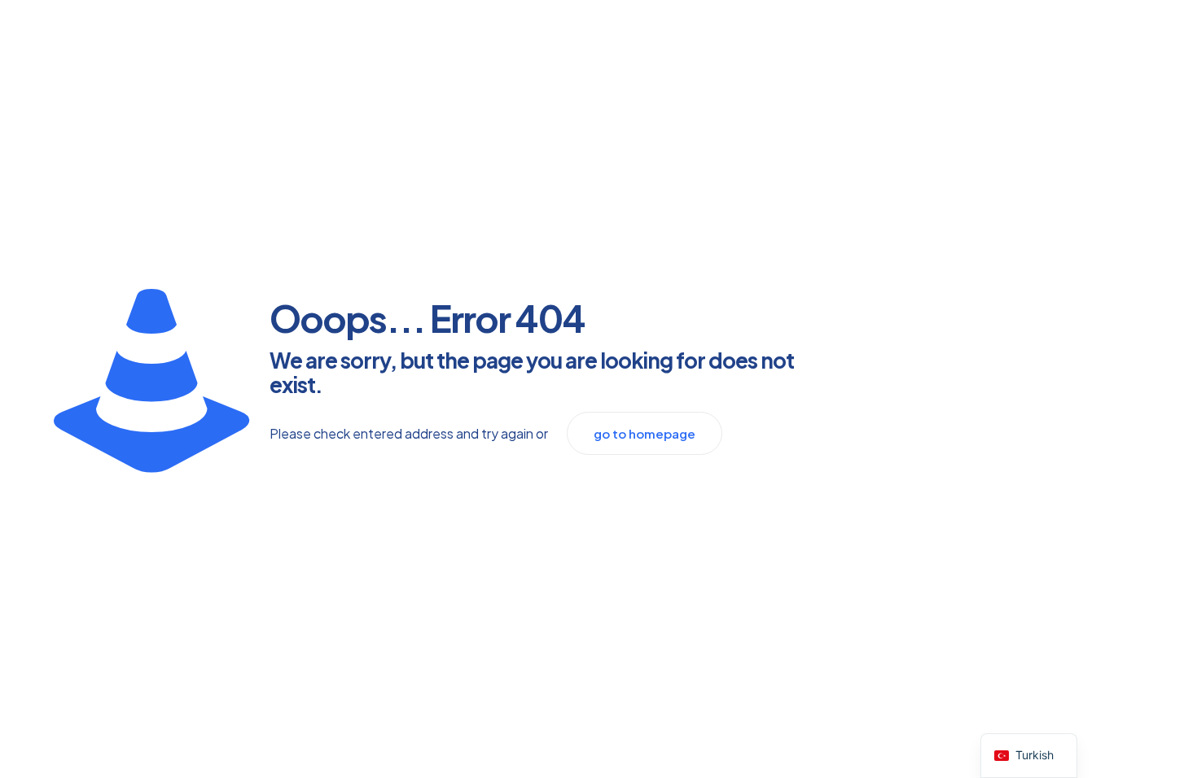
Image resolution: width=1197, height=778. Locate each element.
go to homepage (644, 433)
